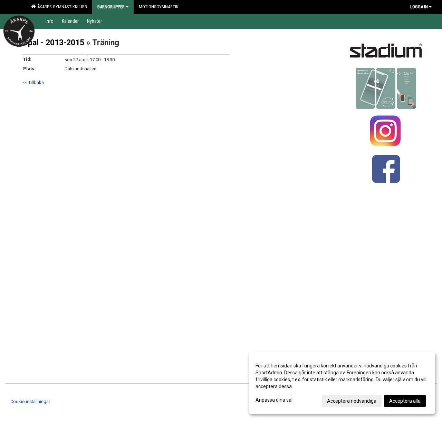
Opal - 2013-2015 (53, 42)
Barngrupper (111, 6)
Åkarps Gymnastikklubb (61, 6)
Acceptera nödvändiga (351, 401)
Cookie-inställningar (30, 401)
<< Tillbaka (33, 82)
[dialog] (342, 383)
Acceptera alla (405, 401)
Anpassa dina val (274, 400)
